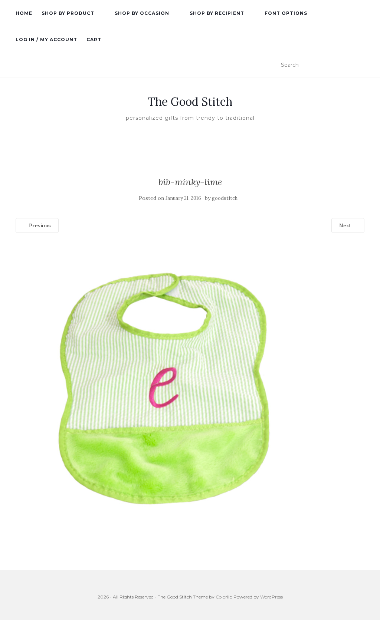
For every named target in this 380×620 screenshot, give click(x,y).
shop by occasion (142, 13)
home (24, 13)
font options (286, 13)
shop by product (68, 13)
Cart (93, 39)
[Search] (359, 65)
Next (346, 225)
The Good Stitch (190, 101)
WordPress (271, 597)
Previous (39, 225)
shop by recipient (217, 13)
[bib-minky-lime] (164, 388)
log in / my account (46, 39)
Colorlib (224, 597)
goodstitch (225, 198)
